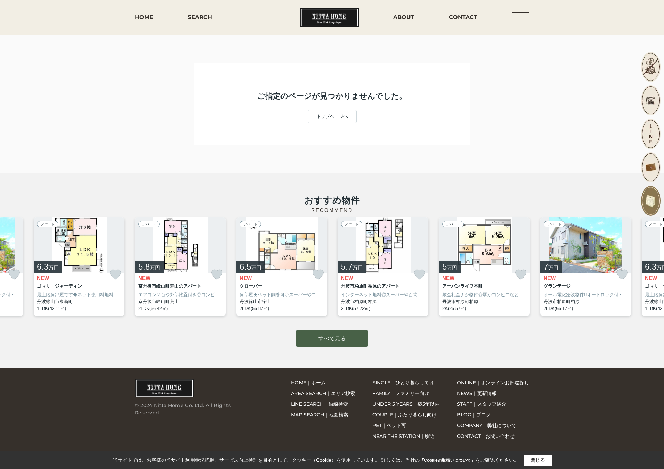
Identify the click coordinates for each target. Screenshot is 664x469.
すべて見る (332, 338)
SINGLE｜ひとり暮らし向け (403, 382)
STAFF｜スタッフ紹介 (481, 404)
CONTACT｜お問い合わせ (486, 436)
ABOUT (403, 17)
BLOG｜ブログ (474, 415)
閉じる (538, 460)
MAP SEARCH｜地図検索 (319, 415)
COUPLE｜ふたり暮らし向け (404, 415)
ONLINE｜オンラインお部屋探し (493, 382)
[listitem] (180, 266)
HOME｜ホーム (308, 382)
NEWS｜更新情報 (477, 393)
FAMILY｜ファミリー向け (400, 393)
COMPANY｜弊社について (486, 425)
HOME (144, 17)
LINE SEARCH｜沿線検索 (319, 404)
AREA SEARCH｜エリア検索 (323, 393)
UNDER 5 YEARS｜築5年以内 (406, 404)
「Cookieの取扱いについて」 (447, 460)
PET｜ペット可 (389, 425)
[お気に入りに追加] (14, 274)
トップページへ (332, 116)
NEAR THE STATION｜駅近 (403, 436)
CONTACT (463, 17)
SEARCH (200, 17)
